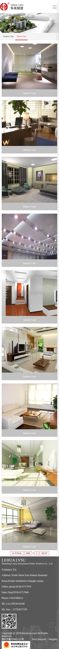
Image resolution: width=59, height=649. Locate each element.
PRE (28, 553)
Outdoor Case (8, 36)
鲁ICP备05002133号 (13, 639)
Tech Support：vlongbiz (44, 639)
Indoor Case (21, 36)
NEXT (44, 553)
